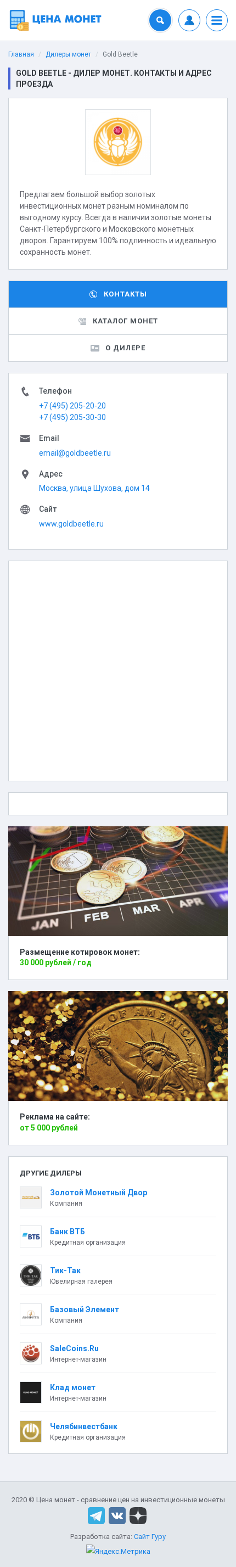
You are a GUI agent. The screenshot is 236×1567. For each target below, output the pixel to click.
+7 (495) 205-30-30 (72, 417)
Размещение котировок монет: (80, 952)
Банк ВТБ (67, 1231)
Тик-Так (65, 1270)
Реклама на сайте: (55, 1116)
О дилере (125, 348)
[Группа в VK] (117, 1515)
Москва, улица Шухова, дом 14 (94, 488)
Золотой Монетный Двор (98, 1192)
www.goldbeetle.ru (71, 523)
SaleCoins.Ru (74, 1348)
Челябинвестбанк (83, 1426)
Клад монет (72, 1387)
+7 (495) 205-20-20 (72, 405)
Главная (21, 54)
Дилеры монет (68, 54)
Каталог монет (125, 321)
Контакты (125, 294)
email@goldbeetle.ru (75, 453)
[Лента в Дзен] (138, 1515)
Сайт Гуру (150, 1536)
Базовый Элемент (84, 1309)
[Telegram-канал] (96, 1515)
